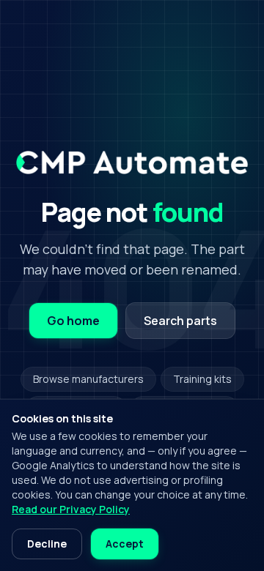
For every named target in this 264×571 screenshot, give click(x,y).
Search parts (180, 321)
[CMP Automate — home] (132, 162)
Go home (73, 321)
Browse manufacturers (88, 379)
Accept (125, 544)
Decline (47, 544)
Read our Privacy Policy (71, 509)
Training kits (202, 379)
